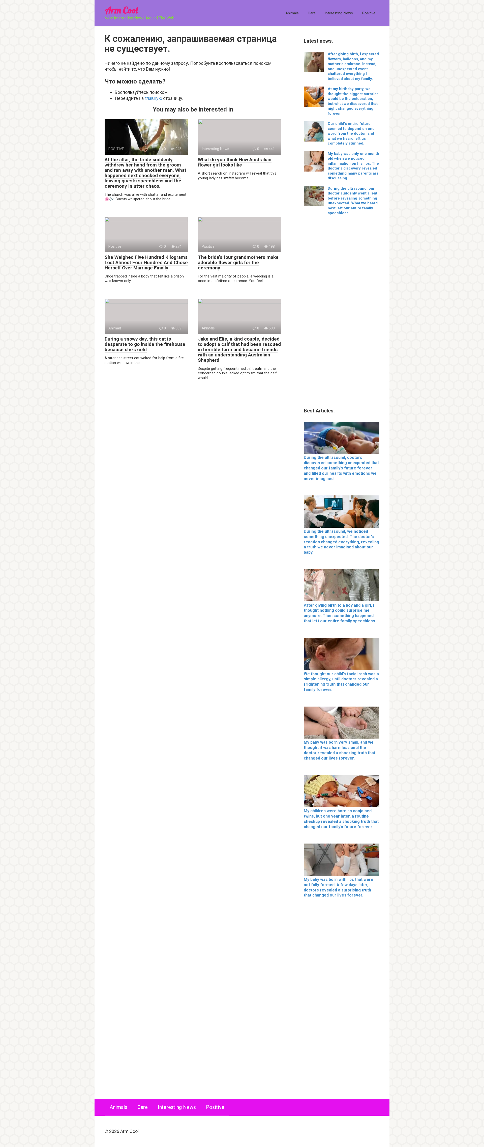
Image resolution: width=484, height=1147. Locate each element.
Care (312, 13)
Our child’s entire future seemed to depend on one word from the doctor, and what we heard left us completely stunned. (351, 133)
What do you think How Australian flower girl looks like (234, 162)
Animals (292, 13)
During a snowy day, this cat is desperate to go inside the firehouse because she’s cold (145, 344)
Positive (368, 13)
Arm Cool (121, 10)
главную (153, 98)
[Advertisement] (341, 313)
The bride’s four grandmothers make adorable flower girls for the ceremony (238, 262)
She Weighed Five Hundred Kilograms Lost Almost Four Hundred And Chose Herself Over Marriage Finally (146, 262)
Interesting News (339, 13)
